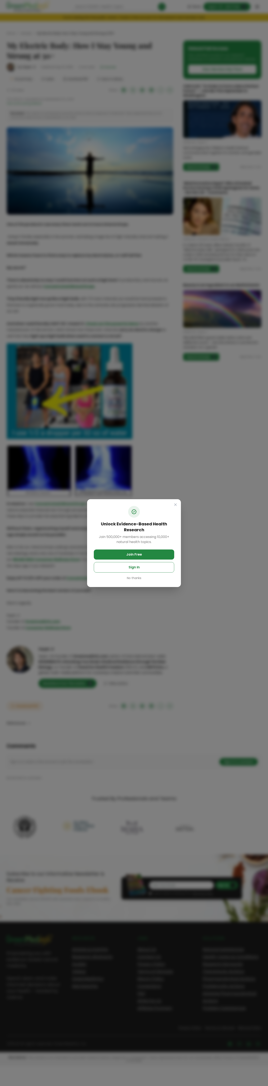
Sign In (134, 567)
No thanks (134, 578)
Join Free (134, 554)
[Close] (175, 505)
